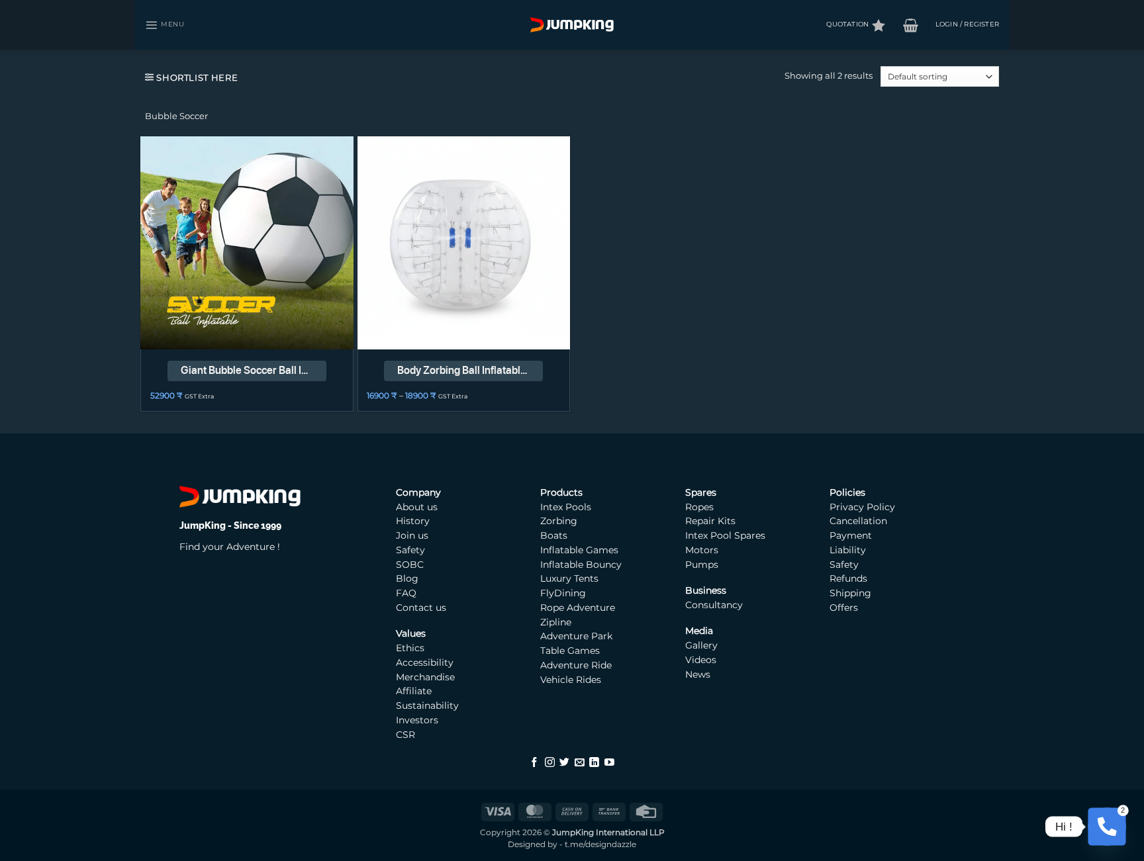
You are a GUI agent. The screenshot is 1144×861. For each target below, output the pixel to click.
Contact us (421, 607)
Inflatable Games (579, 550)
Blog (407, 578)
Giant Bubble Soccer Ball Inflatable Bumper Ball (253, 370)
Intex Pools (565, 507)
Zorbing (558, 521)
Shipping (850, 593)
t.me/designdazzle (600, 844)
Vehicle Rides (570, 679)
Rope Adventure (577, 607)
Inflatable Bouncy (581, 564)
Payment (851, 535)
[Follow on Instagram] (550, 763)
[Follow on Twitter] (564, 763)
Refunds (848, 578)
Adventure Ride (576, 665)
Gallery (701, 645)
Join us (412, 535)
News (697, 674)
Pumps (703, 564)
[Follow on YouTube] (609, 763)
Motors (703, 550)
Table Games (570, 650)
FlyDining (563, 593)
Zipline (555, 622)
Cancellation (858, 521)
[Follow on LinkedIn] (594, 763)
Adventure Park (576, 636)
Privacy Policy (862, 507)
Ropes (699, 507)
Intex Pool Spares (725, 535)
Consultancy (714, 605)
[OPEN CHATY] (1107, 826)
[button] (165, 25)
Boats (553, 535)
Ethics (410, 648)
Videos (700, 660)
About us (417, 507)
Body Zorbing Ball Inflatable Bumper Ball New (470, 370)
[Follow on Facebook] (535, 763)
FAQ (406, 593)
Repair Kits (711, 521)
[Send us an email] (580, 763)
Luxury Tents (569, 578)
